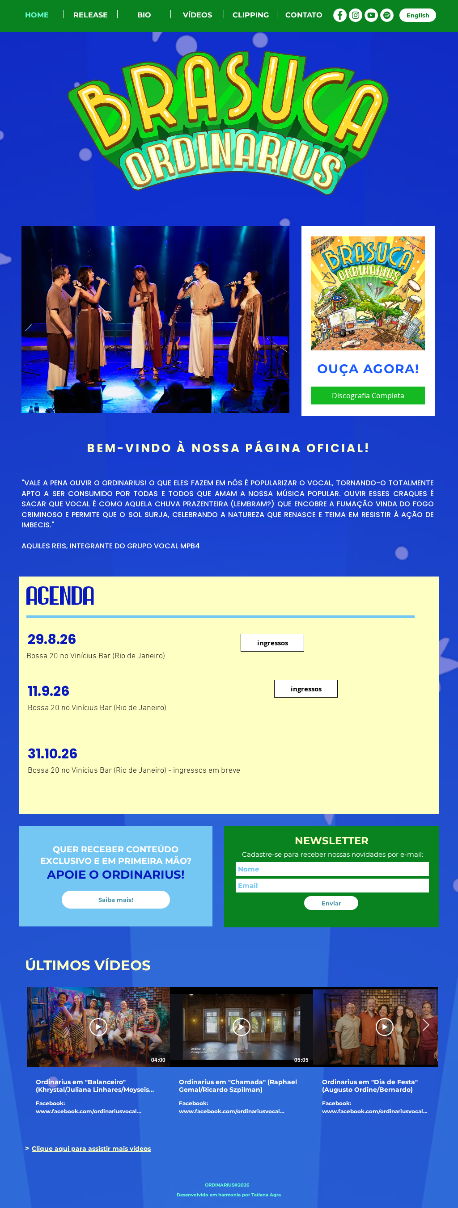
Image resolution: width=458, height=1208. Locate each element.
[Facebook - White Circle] (340, 15)
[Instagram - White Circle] (355, 15)
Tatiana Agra (266, 1195)
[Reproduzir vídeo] (98, 1027)
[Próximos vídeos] (425, 1025)
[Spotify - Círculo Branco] (387, 15)
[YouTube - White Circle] (371, 15)
